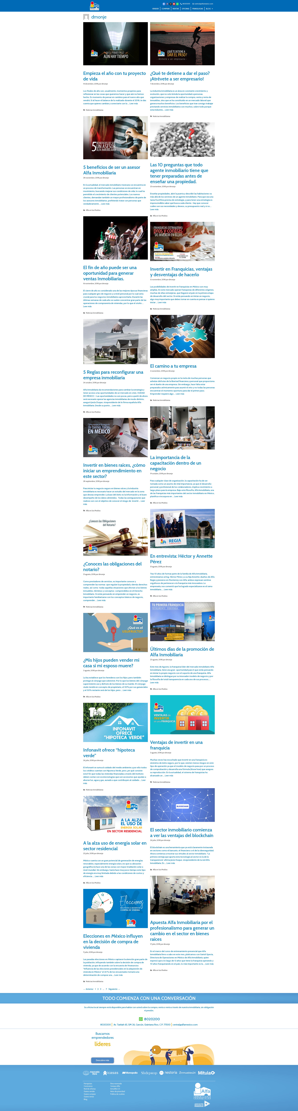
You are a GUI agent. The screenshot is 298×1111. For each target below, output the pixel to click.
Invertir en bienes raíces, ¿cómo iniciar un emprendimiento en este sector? (114, 470)
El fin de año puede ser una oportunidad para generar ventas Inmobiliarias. (110, 273)
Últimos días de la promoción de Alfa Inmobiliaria (182, 651)
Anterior (88, 989)
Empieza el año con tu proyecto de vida (114, 76)
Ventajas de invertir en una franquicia (176, 745)
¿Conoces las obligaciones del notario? (112, 566)
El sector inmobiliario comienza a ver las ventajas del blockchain (181, 832)
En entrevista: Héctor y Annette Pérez (181, 558)
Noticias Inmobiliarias (94, 110)
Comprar (166, 9)
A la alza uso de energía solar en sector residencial (115, 845)
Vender (155, 9)
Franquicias (197, 9)
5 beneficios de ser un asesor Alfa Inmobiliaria (111, 170)
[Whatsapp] (177, 4)
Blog (208, 9)
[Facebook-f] (167, 4)
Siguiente (114, 989)
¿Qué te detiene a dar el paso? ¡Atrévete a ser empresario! (180, 76)
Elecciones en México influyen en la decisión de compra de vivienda (113, 941)
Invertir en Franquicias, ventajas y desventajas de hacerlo (181, 271)
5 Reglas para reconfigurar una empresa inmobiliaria (113, 374)
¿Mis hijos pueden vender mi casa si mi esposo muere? (111, 662)
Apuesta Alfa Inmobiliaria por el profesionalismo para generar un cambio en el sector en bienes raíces (182, 930)
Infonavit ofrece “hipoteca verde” (109, 752)
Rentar (176, 9)
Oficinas (185, 9)
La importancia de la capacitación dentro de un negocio (175, 462)
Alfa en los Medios (93, 210)
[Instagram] (170, 4)
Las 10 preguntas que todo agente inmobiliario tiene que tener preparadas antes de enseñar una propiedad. (179, 173)
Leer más (134, 103)
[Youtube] (174, 4)
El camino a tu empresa (173, 366)
